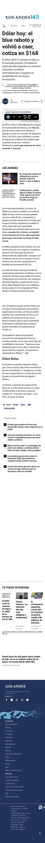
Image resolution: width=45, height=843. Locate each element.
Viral (7, 767)
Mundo (8, 747)
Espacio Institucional (13, 770)
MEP (29, 405)
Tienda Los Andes (12, 780)
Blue (23, 405)
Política (8, 728)
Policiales (9, 737)
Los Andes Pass (11, 777)
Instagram (11, 700)
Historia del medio (12, 797)
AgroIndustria (10, 760)
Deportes (8, 741)
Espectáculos (10, 744)
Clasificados (10, 783)
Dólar (15, 405)
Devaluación (9, 408)
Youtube (27, 700)
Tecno (7, 764)
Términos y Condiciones (14, 787)
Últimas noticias (11, 724)
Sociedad (8, 734)
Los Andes (4, 26)
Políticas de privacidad (14, 790)
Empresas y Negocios (13, 754)
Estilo (7, 757)
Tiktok (17, 700)
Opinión (8, 751)
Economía (14, 26)
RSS (6, 793)
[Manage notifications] (40, 833)
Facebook (6, 700)
